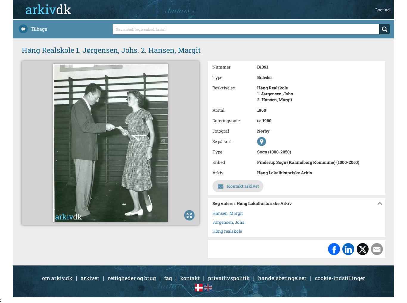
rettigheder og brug (132, 278)
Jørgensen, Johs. (228, 222)
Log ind (382, 10)
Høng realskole (227, 231)
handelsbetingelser (282, 278)
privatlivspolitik (229, 278)
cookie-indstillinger (340, 278)
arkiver (90, 278)
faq (168, 278)
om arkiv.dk (57, 278)
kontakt (190, 278)
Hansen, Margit (227, 213)
